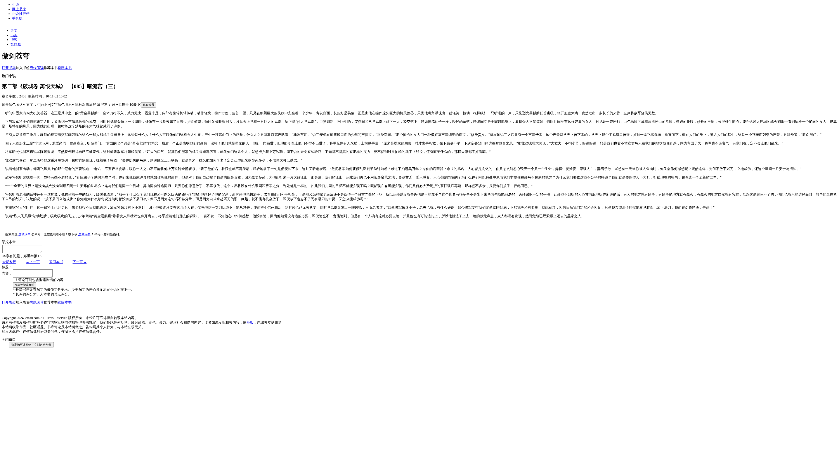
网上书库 (19, 9)
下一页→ (80, 262)
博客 (13, 40)
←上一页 (33, 262)
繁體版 (15, 44)
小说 (15, 4)
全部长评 (9, 262)
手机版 (17, 18)
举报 (249, 322)
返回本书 (56, 262)
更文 (13, 30)
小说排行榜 (20, 14)
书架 (13, 35)
